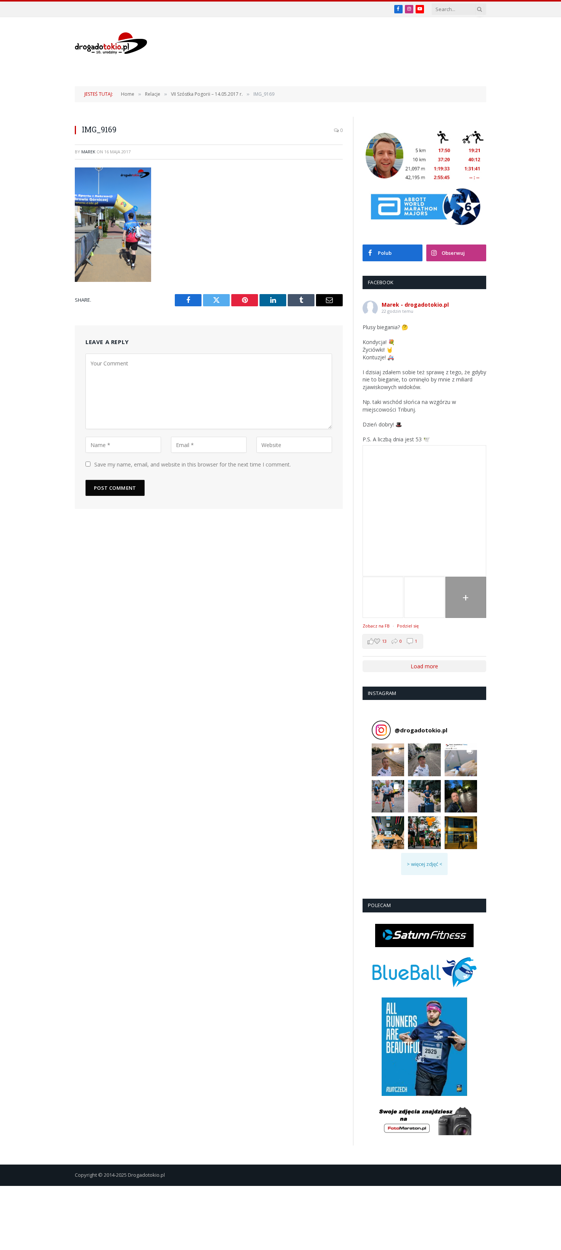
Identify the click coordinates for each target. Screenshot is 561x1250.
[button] (388, 759)
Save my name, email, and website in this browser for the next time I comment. (192, 464)
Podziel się (408, 626)
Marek (88, 151)
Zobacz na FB (376, 626)
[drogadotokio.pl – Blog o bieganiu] (111, 43)
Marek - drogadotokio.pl (415, 304)
